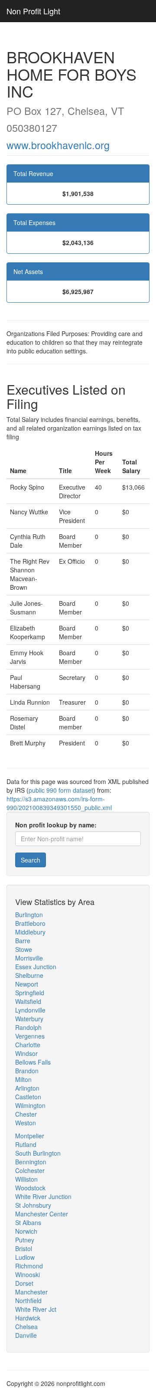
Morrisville (29, 958)
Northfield (28, 1300)
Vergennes (30, 1036)
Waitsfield (28, 1001)
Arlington (27, 1088)
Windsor (26, 1053)
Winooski (27, 1274)
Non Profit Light (33, 10)
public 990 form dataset (61, 790)
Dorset (24, 1283)
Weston (25, 1122)
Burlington (29, 914)
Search (30, 860)
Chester (26, 1114)
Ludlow (25, 1257)
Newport (26, 984)
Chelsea (26, 1326)
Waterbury (29, 1018)
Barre (22, 940)
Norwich (26, 1231)
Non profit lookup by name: (56, 824)
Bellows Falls (33, 1062)
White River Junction (43, 1196)
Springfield (29, 992)
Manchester (31, 1291)
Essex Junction (35, 966)
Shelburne (29, 975)
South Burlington (38, 1153)
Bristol (23, 1248)
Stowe (23, 949)
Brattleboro (30, 923)
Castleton (28, 1096)
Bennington (30, 1161)
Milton (23, 1079)
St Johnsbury (33, 1205)
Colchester (30, 1170)
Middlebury (30, 932)
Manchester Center (41, 1213)
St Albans (28, 1222)
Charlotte (27, 1044)
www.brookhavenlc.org (58, 144)
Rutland (25, 1144)
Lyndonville (30, 1010)
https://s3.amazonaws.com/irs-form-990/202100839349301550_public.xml (59, 803)
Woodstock (30, 1187)
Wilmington (30, 1105)
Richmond (29, 1265)
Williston (26, 1179)
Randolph (28, 1027)
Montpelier (29, 1135)
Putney (24, 1239)
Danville (26, 1335)
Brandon (27, 1070)
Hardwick (27, 1318)
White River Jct (35, 1309)
